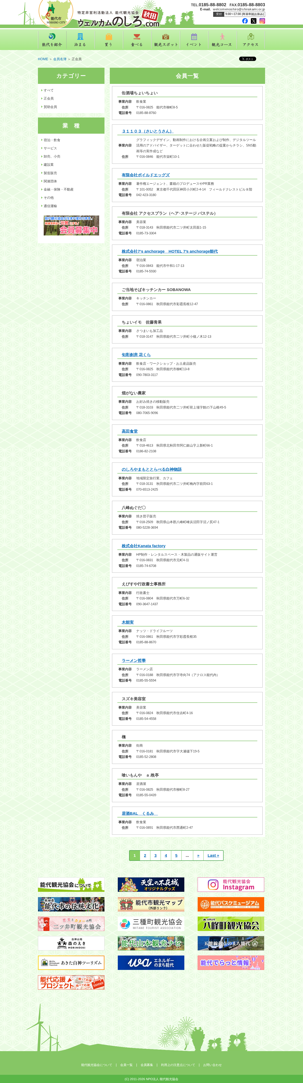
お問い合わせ (212, 1065)
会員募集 (147, 1065)
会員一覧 (126, 1065)
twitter (253, 21)
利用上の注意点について (178, 1065)
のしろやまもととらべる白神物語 (152, 469)
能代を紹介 (52, 40)
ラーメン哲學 (134, 660)
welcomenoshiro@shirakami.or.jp (239, 9)
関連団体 (50, 181)
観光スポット (166, 40)
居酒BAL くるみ (140, 813)
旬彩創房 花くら (136, 355)
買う (109, 40)
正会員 (49, 98)
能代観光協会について (96, 1065)
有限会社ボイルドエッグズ (146, 175)
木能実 (128, 622)
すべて (49, 90)
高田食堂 (130, 431)
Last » (213, 855)
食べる (137, 40)
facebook (245, 21)
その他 (49, 197)
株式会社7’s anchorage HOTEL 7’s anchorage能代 (170, 251)
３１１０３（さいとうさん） (148, 131)
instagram (262, 21)
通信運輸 (50, 206)
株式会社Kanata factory (143, 546)
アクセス (251, 40)
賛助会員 (50, 107)
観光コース (222, 40)
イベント (194, 40)
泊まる (80, 40)
